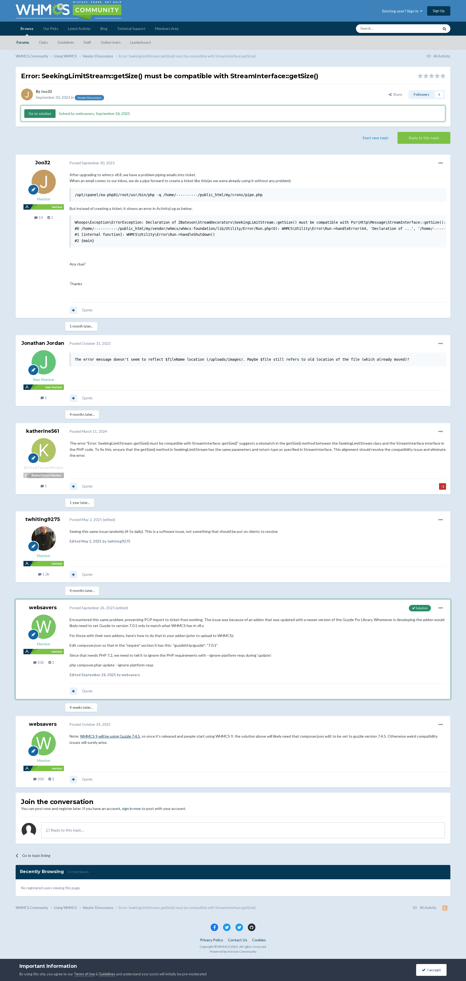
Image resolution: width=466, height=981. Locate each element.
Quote (87, 310)
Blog (103, 28)
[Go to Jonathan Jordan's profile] (44, 362)
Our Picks (50, 28)
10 (40, 217)
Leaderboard (140, 42)
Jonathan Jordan (42, 343)
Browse (26, 28)
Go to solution (40, 113)
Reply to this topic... (67, 830)
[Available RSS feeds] (444, 908)
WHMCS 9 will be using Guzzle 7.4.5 (110, 736)
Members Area (167, 28)
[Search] (444, 28)
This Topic (424, 28)
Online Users (111, 42)
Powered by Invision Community (233, 951)
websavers (43, 608)
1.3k (45, 574)
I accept (433, 970)
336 (40, 662)
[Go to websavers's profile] (44, 627)
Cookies (259, 940)
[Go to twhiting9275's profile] (44, 538)
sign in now (131, 808)
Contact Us (237, 940)
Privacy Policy (211, 940)
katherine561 (42, 431)
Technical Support (131, 28)
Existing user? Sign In (401, 11)
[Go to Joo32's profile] (27, 94)
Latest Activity (79, 28)
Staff (87, 42)
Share (397, 94)
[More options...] (440, 163)
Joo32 (46, 91)
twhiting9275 (42, 519)
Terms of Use (84, 974)
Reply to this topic (424, 137)
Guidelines (65, 42)
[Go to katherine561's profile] (44, 450)
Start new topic (375, 137)
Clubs (43, 42)
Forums (22, 42)
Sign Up (439, 11)
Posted (92, 163)
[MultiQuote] (73, 310)
